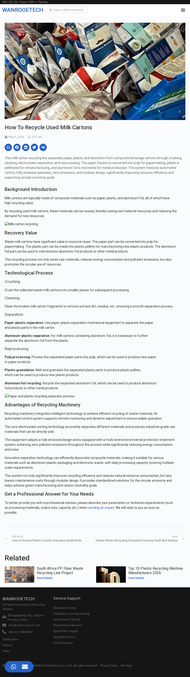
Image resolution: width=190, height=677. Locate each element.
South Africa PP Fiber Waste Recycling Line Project (60, 570)
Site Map (126, 665)
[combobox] (67, 10)
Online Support (63, 643)
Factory (7, 645)
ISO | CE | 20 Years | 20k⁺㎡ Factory (25, 2)
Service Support (66, 598)
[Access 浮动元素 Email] (25, 666)
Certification (10, 639)
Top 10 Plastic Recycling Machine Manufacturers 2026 (155, 570)
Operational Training (66, 619)
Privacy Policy (109, 665)
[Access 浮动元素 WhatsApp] (13, 666)
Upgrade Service (64, 637)
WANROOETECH (22, 10)
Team (6, 651)
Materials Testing (64, 608)
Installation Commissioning (71, 613)
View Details (45, 578)
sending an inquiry (101, 507)
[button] (183, 9)
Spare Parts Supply (65, 631)
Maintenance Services (67, 625)
